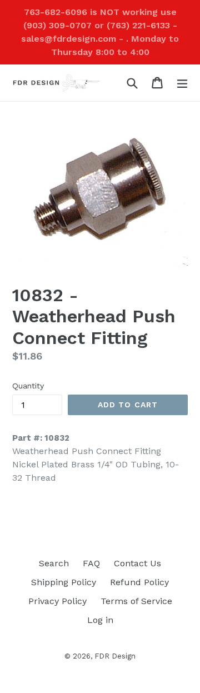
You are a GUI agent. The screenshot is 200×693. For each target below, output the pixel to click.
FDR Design (115, 656)
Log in (100, 620)
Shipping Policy (63, 582)
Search (54, 563)
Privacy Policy (57, 601)
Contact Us (137, 563)
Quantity (28, 385)
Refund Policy (139, 582)
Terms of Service (136, 601)
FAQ (91, 563)
